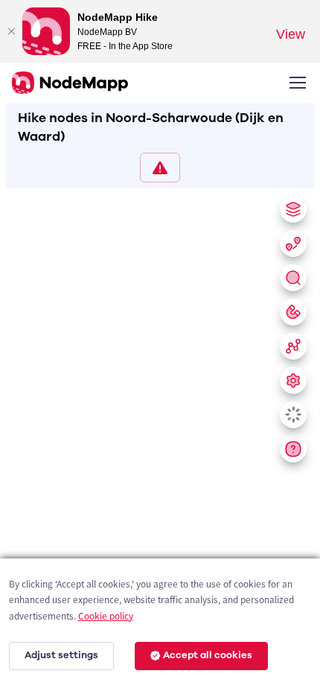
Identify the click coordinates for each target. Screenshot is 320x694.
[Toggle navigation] (297, 82)
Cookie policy (105, 616)
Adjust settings (61, 655)
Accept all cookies (207, 655)
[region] (160, 438)
